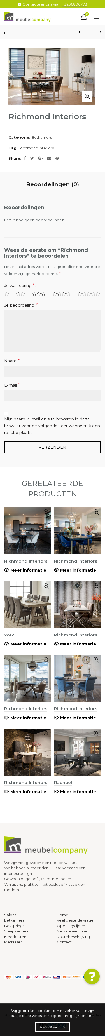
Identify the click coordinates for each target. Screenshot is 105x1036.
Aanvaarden (53, 1027)
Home (62, 915)
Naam (12, 360)
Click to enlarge (87, 96)
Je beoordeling (21, 305)
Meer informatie (28, 570)
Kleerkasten (15, 936)
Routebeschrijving (73, 936)
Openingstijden (71, 926)
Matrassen (13, 942)
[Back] (8, 32)
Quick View (46, 512)
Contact (64, 942)
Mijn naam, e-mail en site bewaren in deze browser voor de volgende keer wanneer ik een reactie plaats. (52, 426)
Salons (10, 915)
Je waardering (19, 285)
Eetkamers (42, 137)
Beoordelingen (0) (52, 184)
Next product (97, 32)
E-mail (12, 385)
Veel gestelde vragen (76, 920)
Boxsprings (14, 926)
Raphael (63, 782)
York (9, 635)
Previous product (83, 32)
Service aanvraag (72, 931)
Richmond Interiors (36, 148)
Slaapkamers (16, 931)
